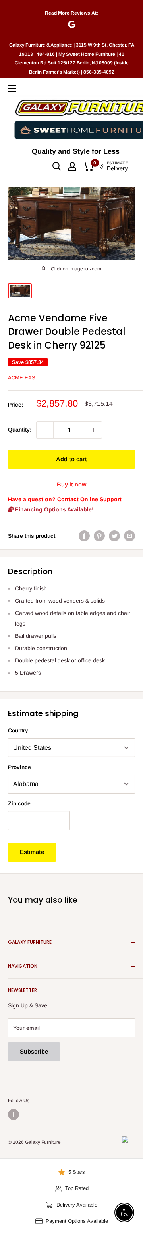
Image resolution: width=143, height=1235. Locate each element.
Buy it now (71, 484)
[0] (88, 166)
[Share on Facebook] (84, 535)
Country (18, 730)
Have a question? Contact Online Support (65, 499)
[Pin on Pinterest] (99, 535)
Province (19, 767)
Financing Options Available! (54, 509)
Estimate (32, 851)
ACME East (23, 378)
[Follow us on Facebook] (13, 1114)
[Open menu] (12, 88)
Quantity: (19, 429)
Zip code (19, 803)
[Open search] (56, 166)
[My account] (72, 166)
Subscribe (34, 1051)
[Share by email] (129, 535)
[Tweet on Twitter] (114, 535)
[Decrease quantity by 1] (45, 430)
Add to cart (71, 459)
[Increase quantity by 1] (93, 430)
